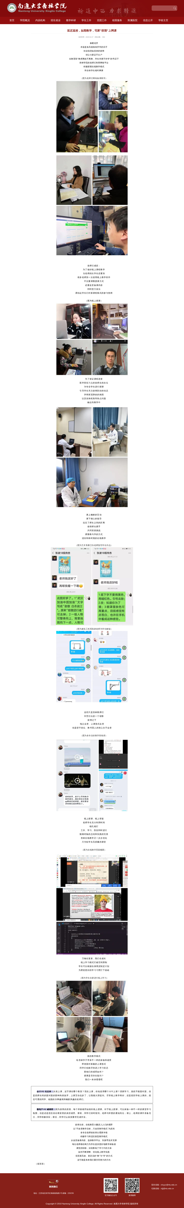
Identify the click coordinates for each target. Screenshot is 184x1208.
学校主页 (163, 20)
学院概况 (25, 20)
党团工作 (102, 20)
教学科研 (71, 20)
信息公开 (148, 20)
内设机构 (40, 20)
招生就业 (56, 20)
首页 (11, 20)
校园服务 (117, 20)
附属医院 (132, 20)
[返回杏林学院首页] (39, 3)
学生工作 (86, 20)
